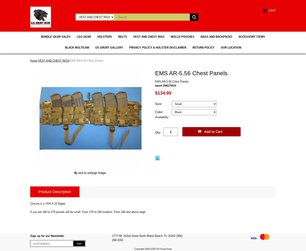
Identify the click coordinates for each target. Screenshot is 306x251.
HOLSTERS (104, 36)
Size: (159, 104)
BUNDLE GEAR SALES (56, 36)
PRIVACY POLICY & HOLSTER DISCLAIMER (157, 47)
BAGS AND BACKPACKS (216, 36)
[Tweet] (157, 159)
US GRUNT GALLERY (109, 47)
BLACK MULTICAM (77, 47)
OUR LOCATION (231, 47)
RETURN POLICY (204, 47)
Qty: (158, 132)
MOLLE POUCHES (182, 36)
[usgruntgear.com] (40, 16)
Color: (159, 112)
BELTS (122, 36)
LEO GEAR (84, 36)
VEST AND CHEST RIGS (148, 36)
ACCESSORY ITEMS (252, 36)
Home (33, 60)
